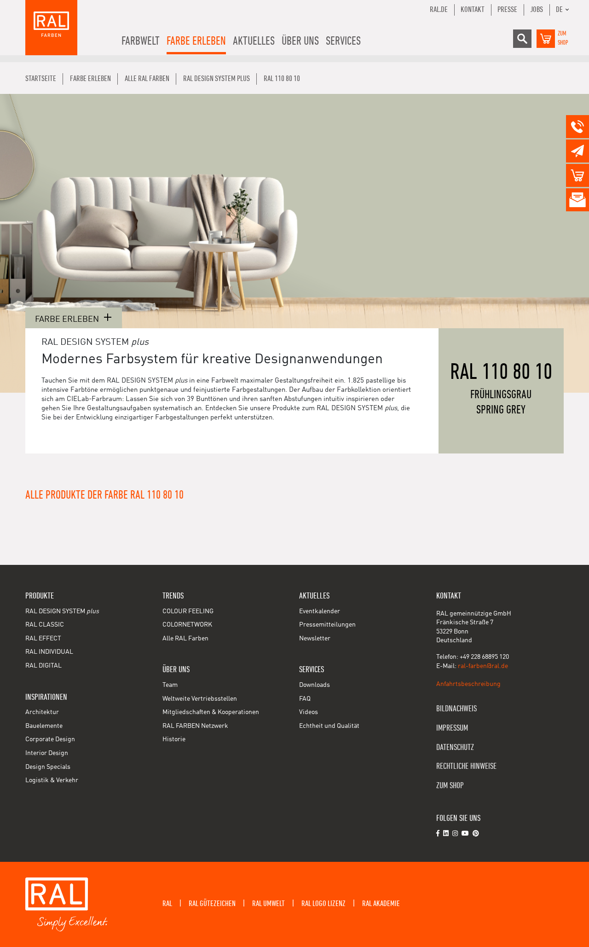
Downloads (314, 685)
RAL (167, 904)
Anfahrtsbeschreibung (468, 684)
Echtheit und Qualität (329, 726)
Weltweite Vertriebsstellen (199, 699)
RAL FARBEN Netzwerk (195, 726)
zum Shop (450, 785)
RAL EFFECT (43, 638)
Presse (507, 10)
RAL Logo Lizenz (323, 904)
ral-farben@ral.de (483, 666)
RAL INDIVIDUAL (49, 652)
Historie (173, 739)
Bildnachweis (456, 708)
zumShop (563, 38)
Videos (308, 712)
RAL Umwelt (268, 904)
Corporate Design (50, 739)
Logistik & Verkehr (51, 780)
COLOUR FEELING (188, 611)
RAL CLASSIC (44, 625)
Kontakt (473, 10)
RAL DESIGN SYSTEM (62, 611)
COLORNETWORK (187, 625)
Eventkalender (319, 611)
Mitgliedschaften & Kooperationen (210, 712)
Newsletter (314, 638)
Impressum (452, 728)
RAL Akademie (381, 904)
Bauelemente (44, 726)
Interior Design (46, 753)
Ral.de (439, 10)
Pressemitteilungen (327, 625)
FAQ (305, 699)
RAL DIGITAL (43, 665)
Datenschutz (455, 747)
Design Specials (47, 767)
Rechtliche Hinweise (466, 766)
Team (170, 685)
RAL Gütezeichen (212, 904)
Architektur (42, 712)
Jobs (536, 10)
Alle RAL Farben (185, 638)
